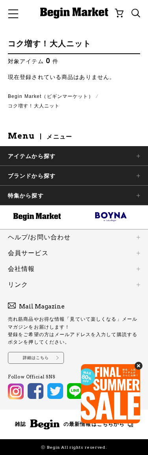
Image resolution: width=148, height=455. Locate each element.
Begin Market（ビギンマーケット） (51, 96)
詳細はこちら (36, 357)
